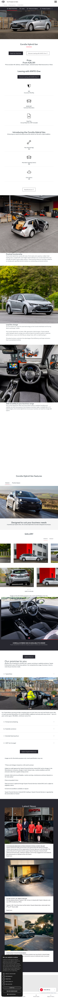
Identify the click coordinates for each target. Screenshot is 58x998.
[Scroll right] (51, 8)
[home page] (3, 1)
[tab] (8, 483)
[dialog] (12, 976)
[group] (31, 553)
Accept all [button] (12, 987)
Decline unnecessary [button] (12, 991)
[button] (21, 500)
